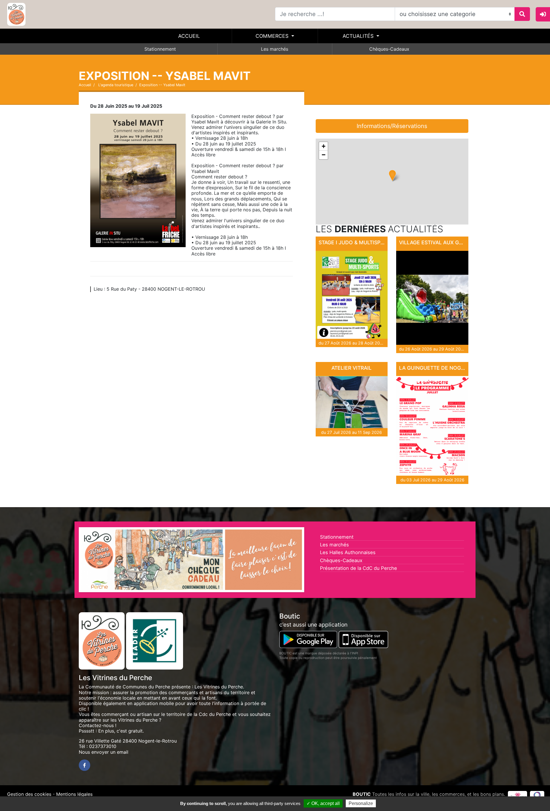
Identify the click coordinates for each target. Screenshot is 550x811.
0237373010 (102, 746)
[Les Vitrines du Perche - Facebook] (84, 765)
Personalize (361, 803)
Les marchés (274, 49)
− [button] (323, 154)
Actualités (359, 36)
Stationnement (160, 49)
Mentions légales (74, 794)
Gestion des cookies (29, 794)
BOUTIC (362, 794)
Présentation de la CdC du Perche (358, 568)
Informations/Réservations (392, 126)
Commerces (273, 36)
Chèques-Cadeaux (389, 49)
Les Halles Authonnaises (348, 552)
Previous (72, 561)
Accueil (189, 36)
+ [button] (323, 146)
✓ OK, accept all (323, 803)
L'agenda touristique (115, 85)
